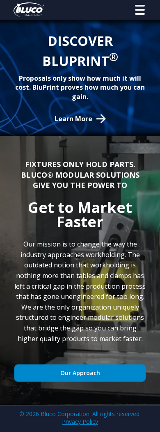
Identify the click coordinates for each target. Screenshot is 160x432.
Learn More (73, 118)
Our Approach (80, 373)
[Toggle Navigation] (139, 9)
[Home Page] (29, 9)
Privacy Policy (80, 421)
